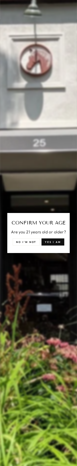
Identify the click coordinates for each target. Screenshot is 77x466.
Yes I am (53, 241)
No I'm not (26, 241)
